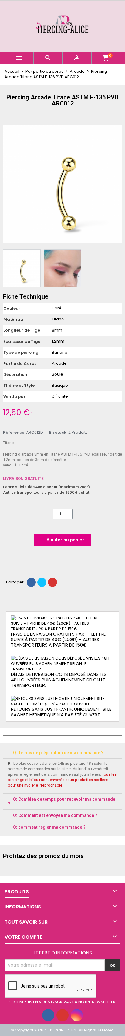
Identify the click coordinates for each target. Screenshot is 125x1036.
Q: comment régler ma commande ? (49, 827)
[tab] (62, 752)
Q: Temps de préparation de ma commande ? (58, 752)
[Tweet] (41, 582)
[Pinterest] (52, 582)
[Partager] (31, 582)
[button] (8, 184)
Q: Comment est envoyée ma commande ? (55, 815)
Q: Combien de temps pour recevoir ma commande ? (61, 801)
